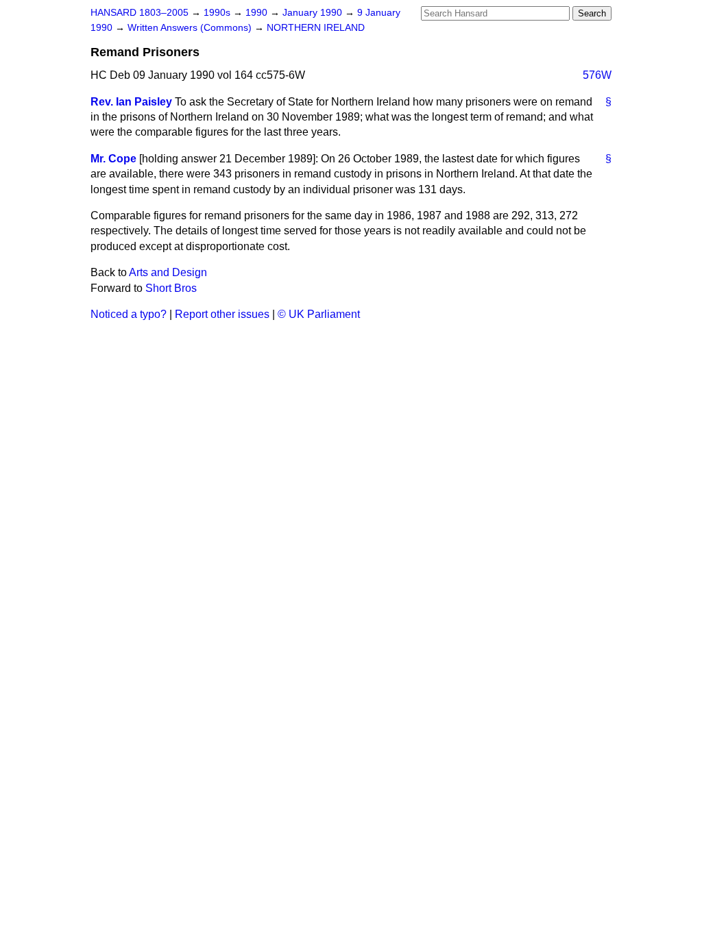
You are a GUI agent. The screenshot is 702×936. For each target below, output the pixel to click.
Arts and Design (168, 272)
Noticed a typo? (128, 314)
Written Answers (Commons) (191, 28)
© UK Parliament (319, 314)
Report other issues (222, 314)
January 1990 (313, 13)
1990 (257, 13)
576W (597, 75)
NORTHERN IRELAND (316, 28)
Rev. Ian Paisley (131, 102)
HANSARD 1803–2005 (139, 13)
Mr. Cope (113, 158)
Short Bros (171, 288)
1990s (218, 13)
